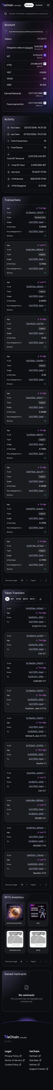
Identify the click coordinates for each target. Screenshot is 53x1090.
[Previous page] (40, 580)
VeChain (33, 1055)
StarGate (33, 1060)
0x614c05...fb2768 (34, 324)
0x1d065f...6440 (36, 814)
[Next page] (46, 580)
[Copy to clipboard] (46, 32)
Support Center (37, 1068)
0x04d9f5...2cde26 (34, 509)
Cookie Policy (11, 1064)
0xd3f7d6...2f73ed (35, 546)
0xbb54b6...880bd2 (34, 250)
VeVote (33, 1064)
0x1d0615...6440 (36, 782)
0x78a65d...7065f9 (34, 212)
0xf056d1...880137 (35, 435)
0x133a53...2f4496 (34, 745)
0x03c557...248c (35, 677)
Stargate (29, 48)
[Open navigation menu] (48, 5)
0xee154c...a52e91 (35, 773)
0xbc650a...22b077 (34, 398)
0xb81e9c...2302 (36, 617)
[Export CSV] (40, 598)
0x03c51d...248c (36, 645)
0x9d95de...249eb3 (34, 608)
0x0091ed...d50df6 (34, 287)
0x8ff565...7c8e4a (35, 855)
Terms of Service (13, 1060)
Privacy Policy (12, 1055)
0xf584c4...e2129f (34, 636)
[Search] (5, 13)
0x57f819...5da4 (36, 222)
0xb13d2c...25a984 (34, 361)
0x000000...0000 (35, 700)
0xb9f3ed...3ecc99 (34, 472)
